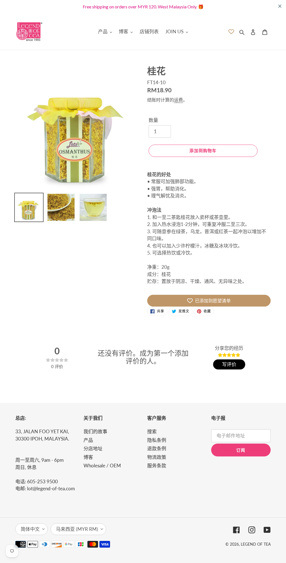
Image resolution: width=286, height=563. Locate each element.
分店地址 (93, 448)
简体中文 (30, 529)
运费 (178, 99)
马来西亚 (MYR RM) (77, 529)
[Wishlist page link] (231, 31)
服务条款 (156, 465)
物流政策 (156, 457)
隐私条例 (156, 440)
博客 (88, 457)
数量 (153, 120)
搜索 (152, 431)
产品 (88, 440)
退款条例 (156, 448)
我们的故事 (95, 431)
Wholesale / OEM (102, 465)
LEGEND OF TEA (256, 544)
